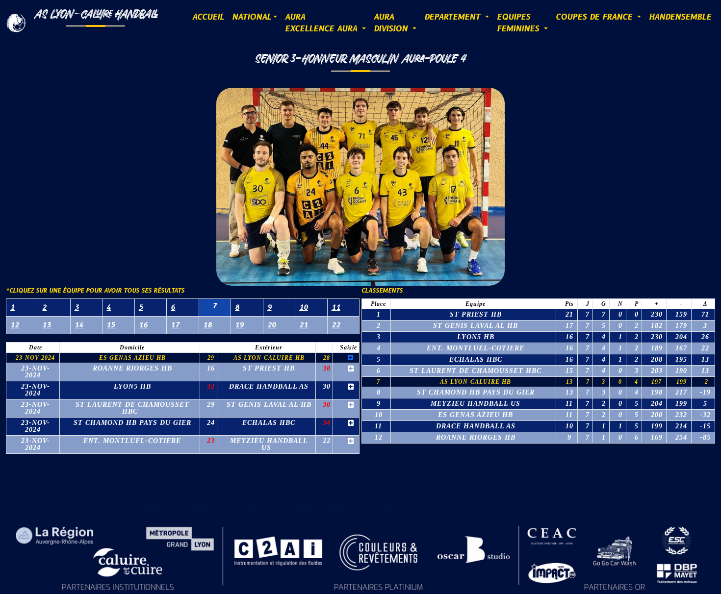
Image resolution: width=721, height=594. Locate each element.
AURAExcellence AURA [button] (322, 23)
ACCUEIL (208, 17)
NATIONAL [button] (251, 17)
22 (336, 325)
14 (79, 325)
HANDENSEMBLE (680, 17)
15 (110, 325)
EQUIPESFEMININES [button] (519, 23)
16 (143, 325)
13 (46, 325)
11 (336, 307)
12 (14, 325)
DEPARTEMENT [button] (453, 17)
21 (303, 325)
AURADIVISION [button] (392, 23)
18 (207, 325)
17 (175, 325)
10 (303, 307)
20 (271, 325)
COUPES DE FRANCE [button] (595, 17)
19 (239, 325)
